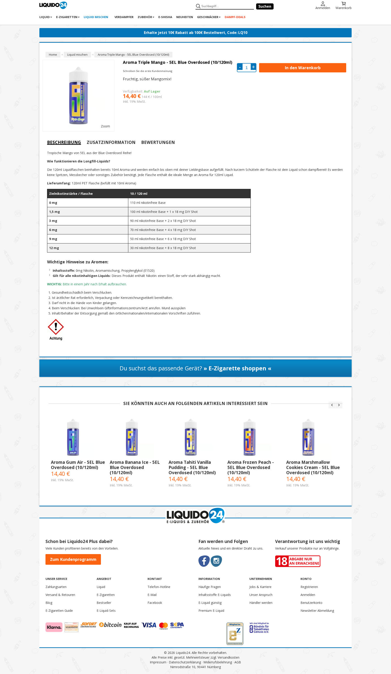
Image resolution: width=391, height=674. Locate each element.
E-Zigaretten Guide (59, 610)
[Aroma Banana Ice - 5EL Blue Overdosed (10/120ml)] (137, 437)
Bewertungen (158, 142)
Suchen (264, 6)
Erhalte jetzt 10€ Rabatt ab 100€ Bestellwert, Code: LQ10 (195, 32)
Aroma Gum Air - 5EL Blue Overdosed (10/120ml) (78, 464)
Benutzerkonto (311, 602)
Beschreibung (64, 142)
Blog (48, 602)
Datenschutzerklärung (185, 662)
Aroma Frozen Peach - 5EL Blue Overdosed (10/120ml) (250, 467)
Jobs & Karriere (260, 587)
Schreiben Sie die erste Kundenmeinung (147, 71)
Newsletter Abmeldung (317, 610)
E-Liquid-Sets (106, 610)
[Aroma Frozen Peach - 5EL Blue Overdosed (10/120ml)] (254, 437)
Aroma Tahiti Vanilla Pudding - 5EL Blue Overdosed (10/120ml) (192, 467)
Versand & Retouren (60, 595)
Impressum (158, 662)
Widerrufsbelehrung (217, 662)
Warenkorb (344, 8)
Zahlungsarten (56, 587)
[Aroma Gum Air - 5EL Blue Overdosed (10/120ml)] (78, 437)
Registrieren (309, 587)
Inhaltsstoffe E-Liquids (214, 595)
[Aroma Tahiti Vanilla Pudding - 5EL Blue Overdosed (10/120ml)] (196, 437)
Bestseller (104, 602)
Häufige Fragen (209, 587)
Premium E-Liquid (211, 610)
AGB (237, 662)
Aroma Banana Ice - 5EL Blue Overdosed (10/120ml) (135, 467)
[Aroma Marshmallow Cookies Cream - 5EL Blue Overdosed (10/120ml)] (313, 437)
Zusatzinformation (111, 142)
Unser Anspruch (260, 595)
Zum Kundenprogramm (73, 559)
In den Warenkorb (303, 67)
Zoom (105, 126)
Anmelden (322, 8)
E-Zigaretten (106, 595)
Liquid (101, 587)
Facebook (155, 602)
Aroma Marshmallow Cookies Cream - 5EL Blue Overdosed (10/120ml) (313, 467)
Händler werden (260, 602)
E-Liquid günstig (210, 602)
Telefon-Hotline (159, 587)
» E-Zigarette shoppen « (237, 368)
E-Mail (152, 595)
